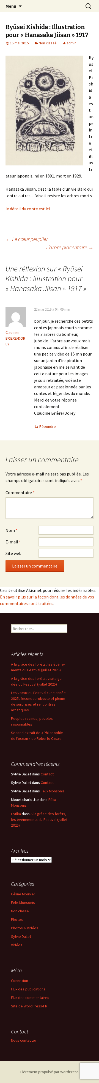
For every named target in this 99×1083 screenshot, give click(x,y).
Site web (13, 553)
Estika (16, 813)
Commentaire (20, 492)
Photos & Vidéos (24, 928)
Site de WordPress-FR (29, 1006)
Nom (12, 530)
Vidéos (16, 944)
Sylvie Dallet (21, 936)
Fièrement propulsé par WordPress (49, 1071)
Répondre (47, 426)
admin (71, 43)
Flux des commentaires (30, 997)
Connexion (19, 980)
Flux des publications (28, 989)
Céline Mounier (23, 894)
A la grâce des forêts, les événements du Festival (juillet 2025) (39, 819)
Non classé (48, 43)
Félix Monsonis (53, 791)
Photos (17, 919)
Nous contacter (23, 1040)
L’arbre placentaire (70, 247)
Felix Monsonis (23, 902)
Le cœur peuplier (27, 239)
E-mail (13, 542)
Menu (11, 6)
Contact (47, 774)
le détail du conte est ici (28, 208)
